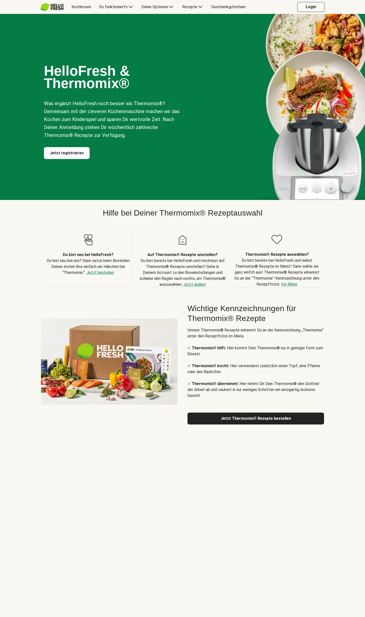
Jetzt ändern (194, 284)
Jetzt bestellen (100, 272)
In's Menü (289, 284)
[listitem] (88, 257)
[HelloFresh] (52, 7)
